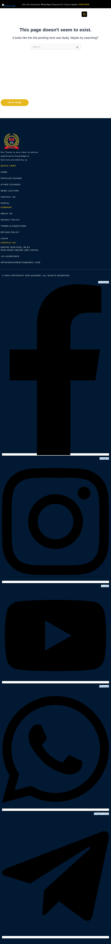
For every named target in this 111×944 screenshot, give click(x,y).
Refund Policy (10, 232)
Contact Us (8, 197)
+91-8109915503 (10, 256)
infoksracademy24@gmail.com (20, 262)
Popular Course (11, 178)
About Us (6, 214)
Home (4, 172)
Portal (5, 203)
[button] (84, 14)
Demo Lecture (10, 191)
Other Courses (11, 184)
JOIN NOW (84, 4)
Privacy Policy (10, 220)
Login (4, 238)
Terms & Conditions (13, 226)
